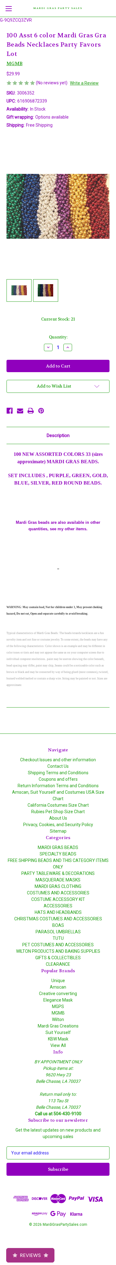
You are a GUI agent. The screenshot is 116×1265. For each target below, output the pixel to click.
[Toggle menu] (8, 8)
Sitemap (58, 831)
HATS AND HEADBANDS (58, 912)
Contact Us (58, 766)
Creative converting (58, 993)
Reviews (30, 1255)
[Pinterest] (41, 410)
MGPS (58, 1006)
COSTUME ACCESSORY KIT (58, 899)
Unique (58, 980)
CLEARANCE (58, 964)
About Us (58, 818)
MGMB (58, 1013)
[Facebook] (9, 410)
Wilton (58, 1019)
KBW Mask (58, 1038)
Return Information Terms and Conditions (58, 785)
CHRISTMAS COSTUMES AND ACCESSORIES (58, 918)
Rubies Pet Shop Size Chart (58, 811)
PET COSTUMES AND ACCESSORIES (58, 944)
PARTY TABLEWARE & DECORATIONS (58, 873)
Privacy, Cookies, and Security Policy (58, 824)
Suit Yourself (58, 1032)
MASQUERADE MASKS (58, 879)
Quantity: (58, 337)
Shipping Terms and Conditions (58, 772)
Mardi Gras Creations (58, 1025)
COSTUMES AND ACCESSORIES (58, 892)
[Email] (20, 410)
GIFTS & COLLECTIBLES (58, 957)
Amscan (58, 987)
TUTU (58, 938)
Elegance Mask (58, 1000)
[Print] (31, 410)
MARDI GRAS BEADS (58, 847)
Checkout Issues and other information (58, 759)
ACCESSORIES (58, 905)
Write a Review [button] (84, 83)
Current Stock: (58, 319)
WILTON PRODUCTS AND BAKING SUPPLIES (58, 951)
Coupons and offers (58, 779)
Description (58, 435)
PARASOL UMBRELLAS (58, 931)
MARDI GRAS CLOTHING (58, 886)
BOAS (58, 925)
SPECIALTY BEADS (58, 853)
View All (58, 1045)
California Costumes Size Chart (58, 805)
